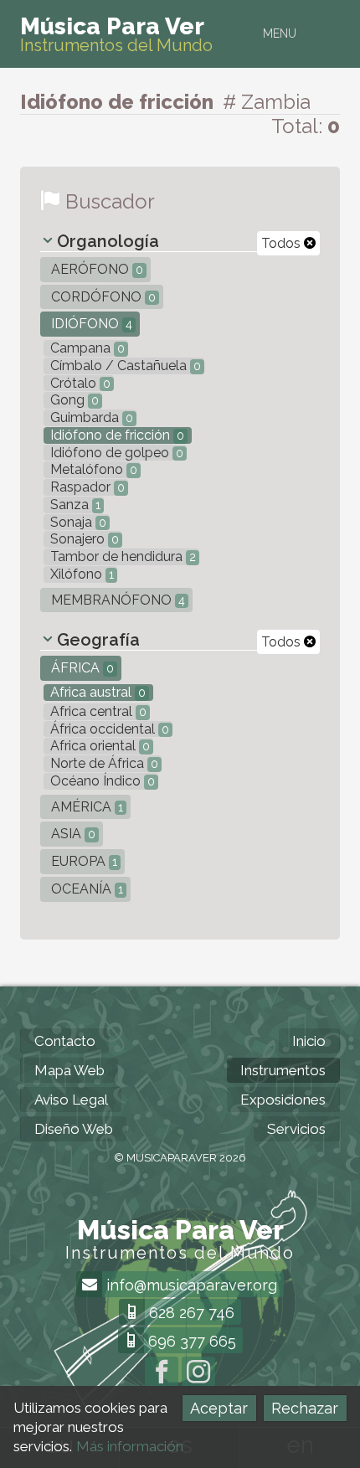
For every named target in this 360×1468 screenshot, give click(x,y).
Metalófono (92, 469)
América (85, 807)
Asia (71, 834)
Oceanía (85, 889)
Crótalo (79, 383)
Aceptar (219, 1408)
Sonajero (83, 539)
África (81, 668)
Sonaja (76, 522)
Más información (129, 1446)
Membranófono (116, 600)
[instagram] (198, 1373)
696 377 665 (190, 1341)
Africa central (97, 711)
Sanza (73, 505)
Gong (73, 400)
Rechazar (304, 1408)
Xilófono (80, 574)
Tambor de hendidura (121, 556)
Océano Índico (101, 781)
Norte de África (102, 763)
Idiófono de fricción (115, 435)
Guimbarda (90, 417)
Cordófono (102, 297)
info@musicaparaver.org (189, 1285)
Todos (282, 243)
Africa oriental (98, 746)
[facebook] (161, 1373)
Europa (82, 861)
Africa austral (96, 692)
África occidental (108, 729)
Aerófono (95, 269)
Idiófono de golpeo (115, 453)
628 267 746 (189, 1312)
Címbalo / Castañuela (124, 365)
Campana (86, 348)
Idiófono (90, 324)
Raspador (86, 487)
